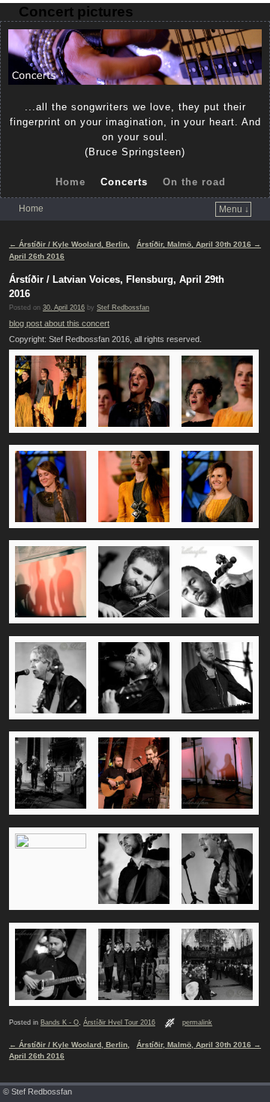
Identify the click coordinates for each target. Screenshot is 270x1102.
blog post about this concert (59, 323)
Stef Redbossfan (123, 307)
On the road (194, 182)
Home (71, 182)
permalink (197, 1022)
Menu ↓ (234, 209)
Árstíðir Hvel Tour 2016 (119, 1022)
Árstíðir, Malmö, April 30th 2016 (198, 244)
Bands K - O (59, 1022)
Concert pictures (76, 12)
